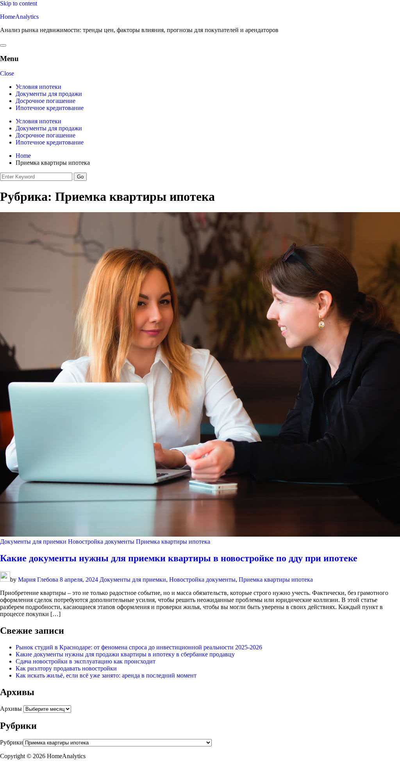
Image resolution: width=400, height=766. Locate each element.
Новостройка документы (101, 541)
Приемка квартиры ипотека (173, 541)
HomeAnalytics (19, 16)
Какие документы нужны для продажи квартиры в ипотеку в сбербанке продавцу (125, 654)
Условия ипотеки (38, 86)
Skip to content (18, 3)
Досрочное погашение (45, 100)
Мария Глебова (38, 579)
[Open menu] (3, 45)
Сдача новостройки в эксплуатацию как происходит (85, 661)
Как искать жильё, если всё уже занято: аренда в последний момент (106, 675)
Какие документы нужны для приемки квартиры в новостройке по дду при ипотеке (178, 558)
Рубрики (11, 742)
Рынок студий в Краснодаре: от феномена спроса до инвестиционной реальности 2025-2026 (139, 647)
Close (7, 73)
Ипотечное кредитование (50, 108)
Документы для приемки (33, 541)
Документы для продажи (49, 93)
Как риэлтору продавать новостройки (66, 668)
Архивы (11, 708)
